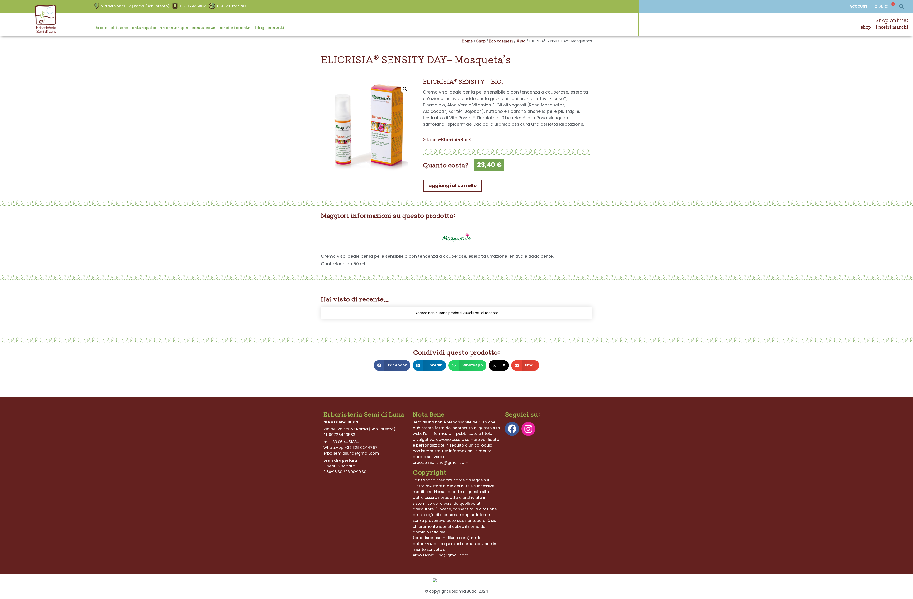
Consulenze (203, 27)
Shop (866, 27)
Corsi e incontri (235, 27)
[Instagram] (528, 429)
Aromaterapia (174, 27)
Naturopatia (144, 27)
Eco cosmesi (501, 40)
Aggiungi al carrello (452, 185)
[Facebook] (512, 429)
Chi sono (119, 27)
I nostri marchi (892, 27)
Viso (520, 40)
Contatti (276, 27)
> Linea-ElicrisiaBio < (447, 139)
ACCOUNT (859, 6)
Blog (259, 27)
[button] (901, 6)
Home (101, 27)
